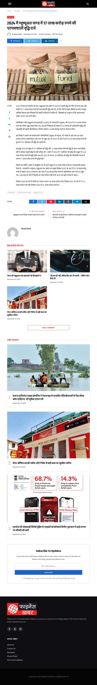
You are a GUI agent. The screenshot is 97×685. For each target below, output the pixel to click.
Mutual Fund (38, 192)
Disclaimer (11, 652)
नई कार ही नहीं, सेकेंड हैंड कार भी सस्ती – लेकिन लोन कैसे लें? (69, 277)
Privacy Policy (62, 578)
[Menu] (9, 4)
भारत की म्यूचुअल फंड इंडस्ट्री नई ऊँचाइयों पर (24, 275)
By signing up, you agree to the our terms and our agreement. (49, 578)
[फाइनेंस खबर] (48, 4)
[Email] (9, 136)
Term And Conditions (15, 660)
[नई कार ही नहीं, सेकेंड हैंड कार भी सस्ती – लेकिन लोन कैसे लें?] (70, 261)
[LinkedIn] (9, 124)
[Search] (87, 4)
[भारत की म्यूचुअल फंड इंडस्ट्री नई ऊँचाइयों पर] (27, 261)
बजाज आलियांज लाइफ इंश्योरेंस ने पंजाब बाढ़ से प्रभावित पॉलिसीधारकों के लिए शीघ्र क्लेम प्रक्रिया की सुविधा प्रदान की (48, 397)
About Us (10, 645)
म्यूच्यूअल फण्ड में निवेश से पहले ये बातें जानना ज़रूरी (28, 215)
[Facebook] (9, 112)
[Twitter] (9, 118)
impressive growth (24, 192)
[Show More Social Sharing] (61, 41)
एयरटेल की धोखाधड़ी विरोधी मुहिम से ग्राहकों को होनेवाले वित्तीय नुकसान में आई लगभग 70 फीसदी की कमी (49, 528)
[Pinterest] (9, 130)
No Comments (46, 34)
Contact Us (11, 648)
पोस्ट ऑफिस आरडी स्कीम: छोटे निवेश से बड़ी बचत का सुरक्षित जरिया (27, 313)
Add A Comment (48, 328)
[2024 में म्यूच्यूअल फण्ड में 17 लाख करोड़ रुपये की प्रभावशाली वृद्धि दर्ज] (48, 73)
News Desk (18, 34)
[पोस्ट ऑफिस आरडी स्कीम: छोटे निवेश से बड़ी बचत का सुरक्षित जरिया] (27, 297)
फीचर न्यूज (10, 17)
